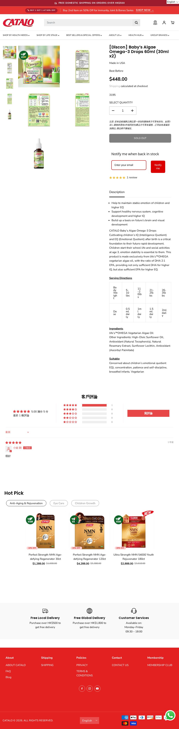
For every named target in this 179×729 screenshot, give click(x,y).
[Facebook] (82, 688)
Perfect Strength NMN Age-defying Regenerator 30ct (45, 557)
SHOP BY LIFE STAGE (47, 35)
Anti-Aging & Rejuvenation (26, 503)
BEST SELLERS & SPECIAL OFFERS (83, 35)
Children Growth (85, 503)
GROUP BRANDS (159, 35)
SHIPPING (47, 665)
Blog (8, 677)
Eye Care (58, 503)
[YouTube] (97, 688)
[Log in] (164, 22)
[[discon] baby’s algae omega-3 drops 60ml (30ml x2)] (39, 66)
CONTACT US (120, 665)
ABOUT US (114, 35)
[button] (70, 405)
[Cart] (172, 22)
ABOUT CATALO (16, 665)
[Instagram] (90, 688)
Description (117, 192)
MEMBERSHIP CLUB (159, 665)
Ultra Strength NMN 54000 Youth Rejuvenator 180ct (133, 557)
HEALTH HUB (135, 35)
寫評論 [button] (148, 413)
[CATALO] (18, 22)
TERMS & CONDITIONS (84, 673)
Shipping (114, 86)
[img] (13, 442)
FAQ (8, 671)
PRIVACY (82, 665)
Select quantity (121, 102)
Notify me (158, 167)
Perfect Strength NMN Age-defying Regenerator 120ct (89, 557)
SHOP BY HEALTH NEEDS (15, 35)
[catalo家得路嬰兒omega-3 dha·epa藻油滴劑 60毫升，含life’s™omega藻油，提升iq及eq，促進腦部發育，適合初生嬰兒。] (82, 66)
